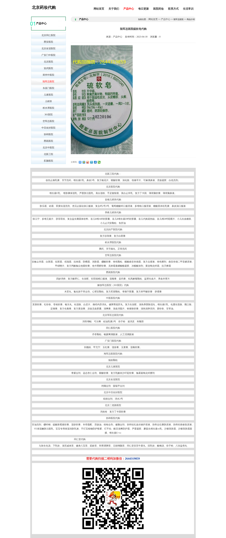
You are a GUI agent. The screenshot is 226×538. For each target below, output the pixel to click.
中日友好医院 (48, 128)
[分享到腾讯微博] (91, 162)
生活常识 (188, 8)
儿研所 (48, 101)
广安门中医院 (48, 55)
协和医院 (48, 134)
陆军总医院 (48, 81)
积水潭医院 (48, 108)
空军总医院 (48, 121)
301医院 (49, 114)
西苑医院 (48, 141)
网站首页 (99, 8)
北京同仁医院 (48, 35)
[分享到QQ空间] (84, 162)
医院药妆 (158, 8)
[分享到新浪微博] (87, 162)
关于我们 (114, 8)
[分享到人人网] (95, 162)
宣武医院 (48, 68)
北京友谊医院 (48, 48)
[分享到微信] (99, 162)
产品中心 (128, 8)
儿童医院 (48, 94)
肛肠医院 (48, 161)
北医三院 (48, 154)
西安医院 (48, 42)
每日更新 (143, 8)
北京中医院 (48, 147)
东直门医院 (48, 88)
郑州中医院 (48, 75)
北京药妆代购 (44, 7)
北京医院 (48, 61)
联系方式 (173, 8)
